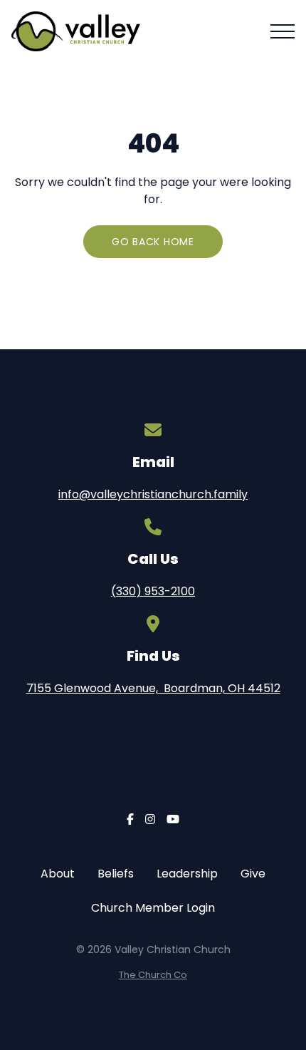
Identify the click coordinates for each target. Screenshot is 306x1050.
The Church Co (153, 975)
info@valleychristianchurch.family (153, 494)
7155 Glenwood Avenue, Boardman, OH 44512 (153, 688)
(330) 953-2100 (153, 591)
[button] (282, 31)
